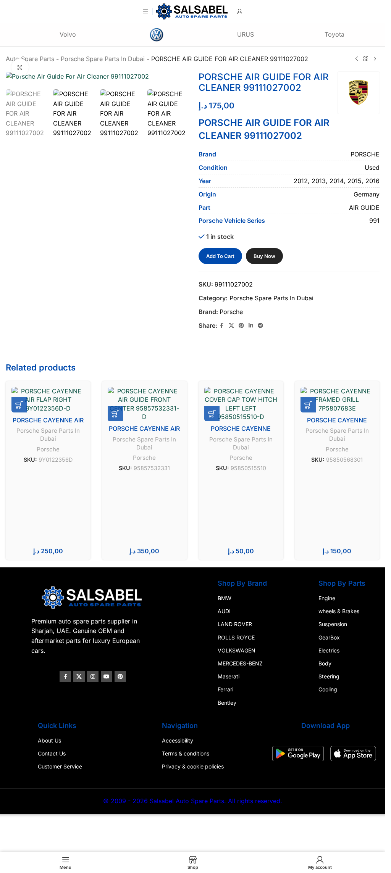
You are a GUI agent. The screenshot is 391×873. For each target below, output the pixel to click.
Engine (326, 598)
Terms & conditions (185, 753)
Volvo (68, 34)
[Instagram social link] (93, 676)
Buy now (264, 256)
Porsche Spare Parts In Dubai (271, 298)
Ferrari (225, 689)
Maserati (228, 676)
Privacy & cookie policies (193, 766)
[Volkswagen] (156, 35)
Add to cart (220, 256)
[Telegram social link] (260, 326)
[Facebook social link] (221, 326)
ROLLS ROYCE (236, 637)
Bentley (227, 702)
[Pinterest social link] (241, 326)
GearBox (329, 637)
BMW (224, 598)
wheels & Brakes (338, 611)
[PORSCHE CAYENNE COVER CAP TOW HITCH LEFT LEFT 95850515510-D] (241, 404)
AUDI (224, 611)
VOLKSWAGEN (236, 650)
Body (324, 663)
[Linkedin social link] (250, 326)
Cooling (327, 689)
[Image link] (92, 597)
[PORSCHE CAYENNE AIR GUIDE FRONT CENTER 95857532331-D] (144, 404)
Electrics (328, 650)
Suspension (332, 624)
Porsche (231, 312)
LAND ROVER (235, 624)
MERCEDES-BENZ (240, 663)
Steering (328, 676)
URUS (245, 34)
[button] (19, 404)
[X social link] (231, 326)
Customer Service (60, 766)
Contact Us (52, 753)
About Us (49, 740)
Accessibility (177, 740)
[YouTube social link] (106, 676)
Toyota (334, 34)
